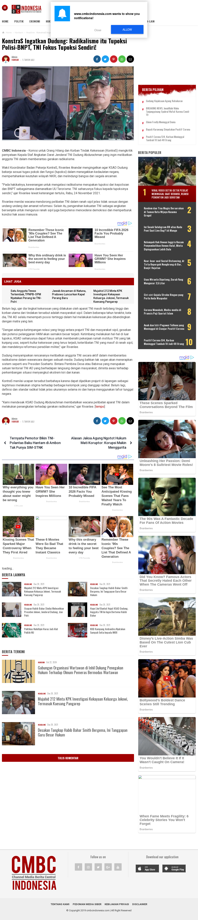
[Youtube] (118, 867)
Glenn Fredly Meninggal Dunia (160, 122)
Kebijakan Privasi (117, 904)
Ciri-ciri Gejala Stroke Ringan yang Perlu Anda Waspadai (163, 296)
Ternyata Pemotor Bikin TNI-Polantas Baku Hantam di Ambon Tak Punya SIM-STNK (35, 442)
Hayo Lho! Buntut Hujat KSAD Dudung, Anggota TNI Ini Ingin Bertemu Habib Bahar (109, 612)
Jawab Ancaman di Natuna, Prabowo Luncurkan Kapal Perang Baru (69, 294)
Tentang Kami (60, 904)
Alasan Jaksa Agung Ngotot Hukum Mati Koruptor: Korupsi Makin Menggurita (98, 442)
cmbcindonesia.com (97, 910)
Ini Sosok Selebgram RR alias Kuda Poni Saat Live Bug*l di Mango (163, 228)
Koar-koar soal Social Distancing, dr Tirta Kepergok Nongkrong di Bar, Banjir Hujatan (164, 264)
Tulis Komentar (68, 758)
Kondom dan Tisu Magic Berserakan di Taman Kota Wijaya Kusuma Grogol (164, 211)
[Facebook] (78, 867)
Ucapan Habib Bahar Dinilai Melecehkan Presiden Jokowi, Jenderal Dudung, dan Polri (44, 612)
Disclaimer (139, 904)
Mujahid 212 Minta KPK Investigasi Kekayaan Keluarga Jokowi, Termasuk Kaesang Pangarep (42, 591)
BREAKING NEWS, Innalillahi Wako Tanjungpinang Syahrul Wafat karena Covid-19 (168, 111)
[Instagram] (88, 867)
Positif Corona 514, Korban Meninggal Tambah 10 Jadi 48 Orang (165, 138)
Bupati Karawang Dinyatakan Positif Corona (168, 129)
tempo (100, 406)
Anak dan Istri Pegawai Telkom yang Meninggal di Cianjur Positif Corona (164, 326)
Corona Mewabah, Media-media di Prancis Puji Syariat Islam (162, 311)
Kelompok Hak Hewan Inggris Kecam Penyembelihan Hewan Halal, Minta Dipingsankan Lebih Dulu (164, 245)
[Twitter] (98, 867)
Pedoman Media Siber (87, 904)
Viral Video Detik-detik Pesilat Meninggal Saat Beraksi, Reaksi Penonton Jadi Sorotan (170, 193)
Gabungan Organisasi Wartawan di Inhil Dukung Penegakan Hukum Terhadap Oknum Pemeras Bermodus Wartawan (80, 670)
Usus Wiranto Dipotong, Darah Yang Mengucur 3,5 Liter (163, 281)
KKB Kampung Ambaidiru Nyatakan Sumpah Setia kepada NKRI (107, 630)
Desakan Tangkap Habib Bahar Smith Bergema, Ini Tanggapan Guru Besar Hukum (108, 591)
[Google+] (108, 867)
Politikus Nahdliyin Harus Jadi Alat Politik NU (41, 630)
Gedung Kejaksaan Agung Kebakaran (164, 101)
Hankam (15, 59)
